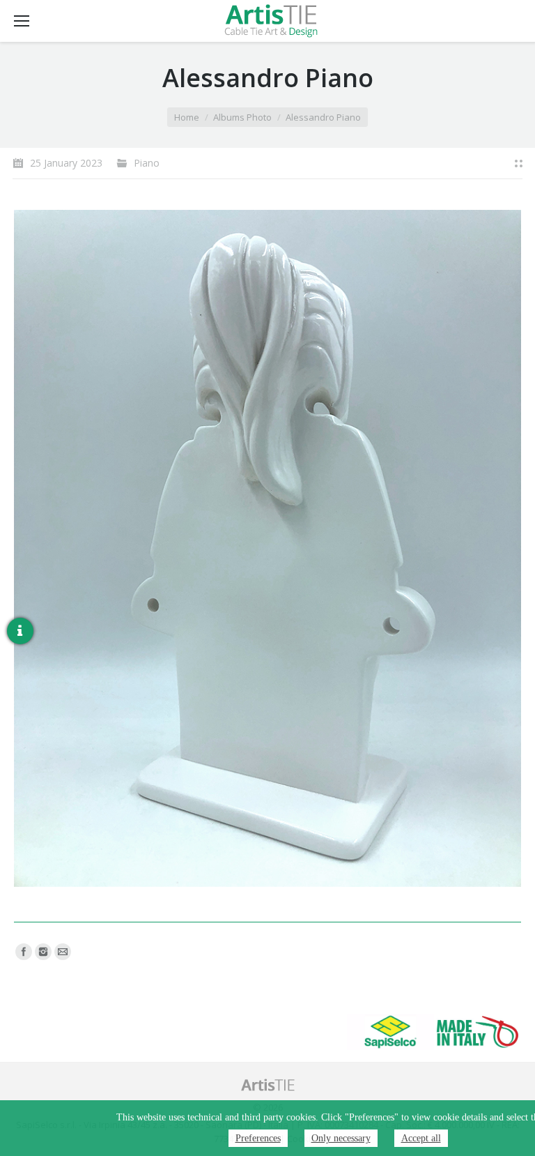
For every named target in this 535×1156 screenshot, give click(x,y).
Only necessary (341, 1138)
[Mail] (62, 951)
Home (186, 117)
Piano (147, 162)
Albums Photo (242, 117)
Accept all (421, 1138)
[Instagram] (43, 951)
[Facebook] (23, 951)
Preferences (258, 1138)
